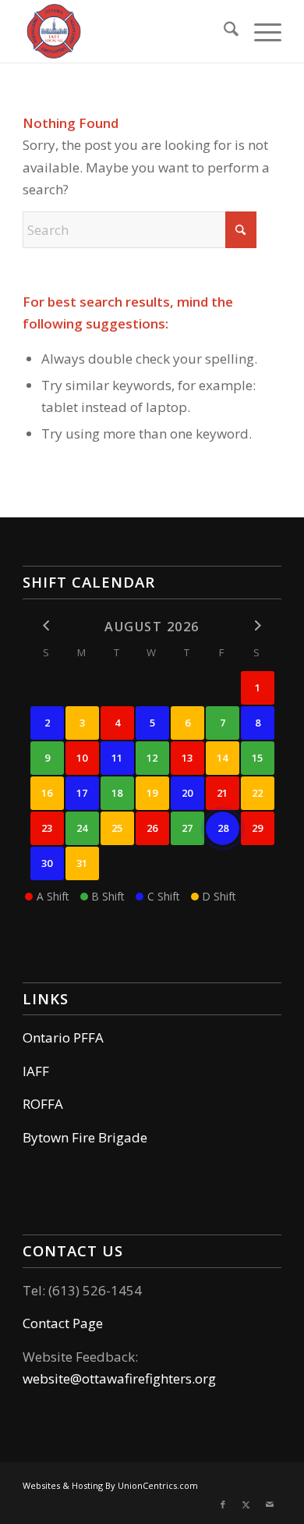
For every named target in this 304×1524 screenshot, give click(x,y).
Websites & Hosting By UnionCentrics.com (110, 1485)
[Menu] (260, 31)
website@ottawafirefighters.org (119, 1378)
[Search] (223, 31)
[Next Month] (257, 625)
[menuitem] (223, 31)
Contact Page (63, 1323)
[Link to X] (246, 1504)
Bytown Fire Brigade (85, 1137)
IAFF (36, 1071)
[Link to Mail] (269, 1504)
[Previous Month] (47, 625)
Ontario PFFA (63, 1037)
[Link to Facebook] (223, 1504)
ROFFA (43, 1104)
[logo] (126, 31)
